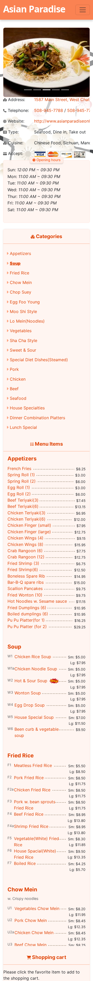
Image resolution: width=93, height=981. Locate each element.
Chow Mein (21, 282)
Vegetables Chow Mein (36, 908)
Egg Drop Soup (29, 705)
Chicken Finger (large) (29, 531)
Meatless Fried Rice (33, 765)
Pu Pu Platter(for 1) (26, 620)
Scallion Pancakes (25, 588)
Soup (15, 263)
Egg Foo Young (25, 301)
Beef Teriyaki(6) (22, 506)
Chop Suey (20, 292)
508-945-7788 (48, 110)
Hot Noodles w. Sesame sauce (37, 601)
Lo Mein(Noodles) (27, 321)
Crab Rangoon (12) (25, 556)
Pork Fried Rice (29, 777)
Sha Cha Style (23, 340)
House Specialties (27, 407)
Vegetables (21, 330)
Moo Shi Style (23, 311)
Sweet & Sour (23, 350)
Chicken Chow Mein (33, 932)
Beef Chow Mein (30, 944)
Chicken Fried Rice (32, 789)
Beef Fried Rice (28, 814)
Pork (14, 369)
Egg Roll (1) (18, 487)
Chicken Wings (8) (25, 544)
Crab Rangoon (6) (25, 550)
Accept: (15, 153)
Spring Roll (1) (21, 474)
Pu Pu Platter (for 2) (27, 626)
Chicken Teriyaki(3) (26, 512)
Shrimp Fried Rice (31, 826)
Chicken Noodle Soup (35, 668)
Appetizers (20, 253)
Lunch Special (23, 427)
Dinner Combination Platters (37, 417)
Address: (16, 99)
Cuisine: (15, 142)
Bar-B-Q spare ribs (25, 582)
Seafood (18, 398)
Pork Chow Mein (30, 920)
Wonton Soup (27, 692)
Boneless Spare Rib (26, 576)
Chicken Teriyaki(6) (26, 519)
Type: (13, 132)
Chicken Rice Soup (32, 656)
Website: (15, 121)
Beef (14, 388)
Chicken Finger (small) (29, 525)
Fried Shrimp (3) (23, 563)
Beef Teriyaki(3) (22, 500)
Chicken (18, 379)
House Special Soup (34, 717)
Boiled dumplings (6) (27, 613)
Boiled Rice (25, 863)
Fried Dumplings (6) (26, 607)
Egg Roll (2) (19, 493)
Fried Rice (19, 272)
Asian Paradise (34, 9)
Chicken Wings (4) (25, 538)
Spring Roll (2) (21, 481)
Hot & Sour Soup (31, 680)
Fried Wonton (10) (24, 595)
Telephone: (17, 110)
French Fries (19, 468)
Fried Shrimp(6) (22, 569)
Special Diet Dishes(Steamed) (39, 359)
